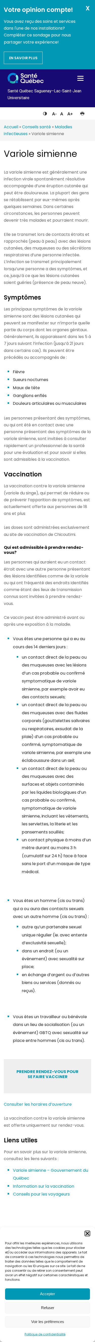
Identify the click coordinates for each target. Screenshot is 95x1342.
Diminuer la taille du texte (53, 113)
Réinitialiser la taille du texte (62, 112)
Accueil (11, 127)
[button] (87, 1233)
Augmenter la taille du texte (70, 112)
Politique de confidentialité (45, 1334)
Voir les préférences (47, 1321)
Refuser (47, 1308)
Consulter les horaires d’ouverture (38, 1104)
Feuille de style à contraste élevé (45, 112)
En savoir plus (23, 57)
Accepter (47, 1294)
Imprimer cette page (82, 112)
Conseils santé (36, 127)
